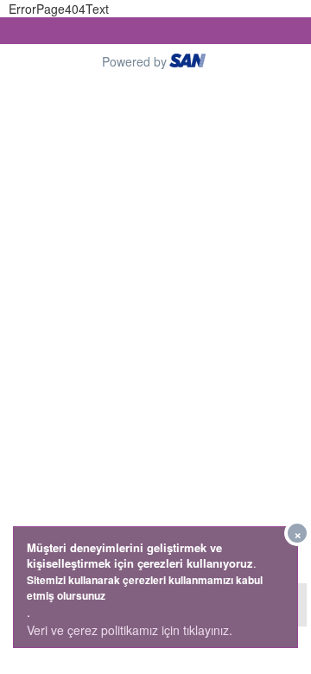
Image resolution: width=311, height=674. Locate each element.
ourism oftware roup (189, 63)
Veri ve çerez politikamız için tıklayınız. (129, 630)
